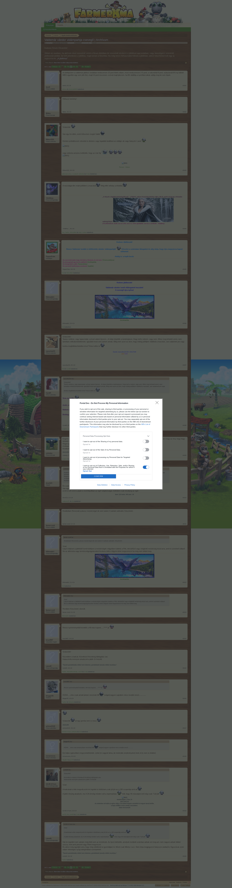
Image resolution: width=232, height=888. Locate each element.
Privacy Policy (129, 485)
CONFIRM (98, 476)
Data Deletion (102, 485)
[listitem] (116, 436)
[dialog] (116, 444)
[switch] (146, 441)
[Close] (158, 403)
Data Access (116, 485)
